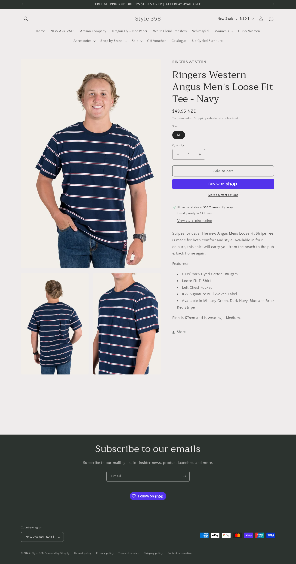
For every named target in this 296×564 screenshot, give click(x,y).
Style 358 (38, 553)
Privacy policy (105, 553)
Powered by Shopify (57, 553)
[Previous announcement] (22, 4)
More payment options (223, 194)
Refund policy (83, 553)
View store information (194, 221)
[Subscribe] (184, 476)
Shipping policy (153, 553)
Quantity (178, 145)
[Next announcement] (273, 4)
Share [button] (181, 332)
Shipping (200, 118)
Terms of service (128, 553)
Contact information (179, 553)
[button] (26, 19)
